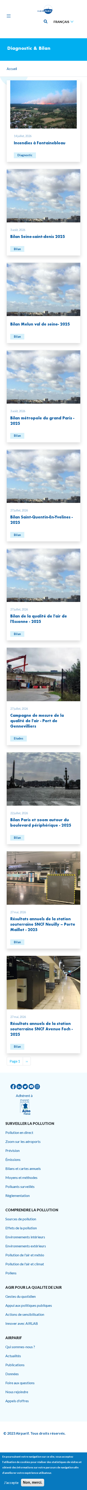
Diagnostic (24, 155)
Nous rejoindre (16, 1392)
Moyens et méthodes (21, 1177)
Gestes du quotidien (20, 1296)
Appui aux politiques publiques (28, 1305)
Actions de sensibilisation (24, 1314)
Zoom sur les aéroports (23, 1141)
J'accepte (11, 1482)
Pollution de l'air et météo (24, 1255)
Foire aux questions (20, 1383)
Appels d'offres (17, 1401)
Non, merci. (32, 1482)
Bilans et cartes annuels (23, 1168)
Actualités (13, 1356)
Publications (15, 1365)
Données (12, 1374)
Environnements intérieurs (25, 1237)
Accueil (12, 69)
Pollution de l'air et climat (24, 1264)
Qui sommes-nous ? (20, 1347)
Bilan (17, 249)
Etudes (18, 738)
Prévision (12, 1150)
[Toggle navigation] (7, 15)
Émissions (13, 1159)
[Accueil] (45, 9)
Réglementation (17, 1195)
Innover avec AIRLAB (21, 1323)
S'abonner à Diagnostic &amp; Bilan (8, 1071)
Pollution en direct (19, 1132)
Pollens (11, 1273)
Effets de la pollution (21, 1228)
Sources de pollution (20, 1219)
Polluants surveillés (20, 1186)
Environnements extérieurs (25, 1246)
